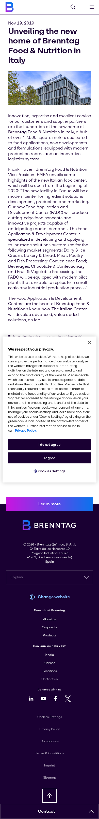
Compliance (50, 741)
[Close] (89, 342)
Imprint (49, 765)
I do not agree (50, 444)
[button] (91, 811)
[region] (50, 409)
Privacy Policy (49, 729)
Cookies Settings (51, 471)
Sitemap (49, 777)
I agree (49, 458)
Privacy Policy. (26, 430)
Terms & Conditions (49, 753)
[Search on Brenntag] (73, 7)
